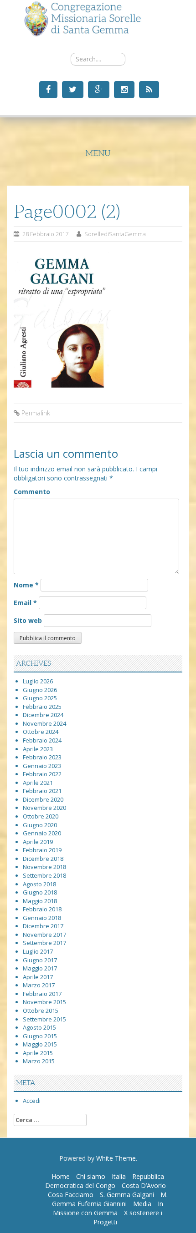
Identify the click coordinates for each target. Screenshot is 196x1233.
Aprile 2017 (38, 977)
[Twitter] (71, 89)
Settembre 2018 (44, 875)
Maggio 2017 (40, 968)
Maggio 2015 (40, 1044)
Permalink (35, 413)
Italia (119, 1176)
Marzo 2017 (39, 985)
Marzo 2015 (39, 1061)
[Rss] (148, 89)
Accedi (32, 1101)
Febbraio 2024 (42, 740)
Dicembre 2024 (43, 715)
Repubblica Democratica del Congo (104, 1181)
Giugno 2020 (40, 825)
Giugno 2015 (40, 1036)
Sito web (28, 620)
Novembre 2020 (44, 807)
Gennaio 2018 (42, 918)
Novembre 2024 (44, 723)
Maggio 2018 (40, 901)
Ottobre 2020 (40, 816)
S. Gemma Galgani (127, 1194)
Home (61, 1176)
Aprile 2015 (38, 1053)
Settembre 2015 (44, 1019)
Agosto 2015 (39, 1027)
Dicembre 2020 (43, 799)
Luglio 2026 (38, 681)
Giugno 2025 (40, 698)
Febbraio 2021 (42, 791)
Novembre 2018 (44, 867)
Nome (26, 585)
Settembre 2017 (44, 943)
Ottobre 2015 (40, 1010)
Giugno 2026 (40, 690)
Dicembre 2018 (43, 858)
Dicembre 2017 (43, 926)
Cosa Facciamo (70, 1194)
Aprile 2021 (38, 782)
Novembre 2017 (44, 934)
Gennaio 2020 (42, 833)
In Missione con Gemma (108, 1208)
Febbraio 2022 (42, 774)
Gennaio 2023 (42, 766)
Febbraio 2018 (42, 909)
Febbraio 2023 (42, 757)
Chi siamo (90, 1176)
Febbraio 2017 (42, 994)
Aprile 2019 (38, 842)
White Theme (116, 1158)
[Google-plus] (97, 89)
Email (25, 602)
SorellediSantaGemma (115, 234)
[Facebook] (47, 89)
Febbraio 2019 (42, 850)
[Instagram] (123, 89)
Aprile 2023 (38, 749)
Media (142, 1203)
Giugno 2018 (40, 892)
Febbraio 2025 (42, 706)
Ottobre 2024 (40, 732)
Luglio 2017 (38, 951)
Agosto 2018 (39, 884)
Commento (32, 491)
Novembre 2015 (44, 1002)
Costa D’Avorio (144, 1185)
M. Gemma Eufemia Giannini (110, 1199)
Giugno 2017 (40, 960)
